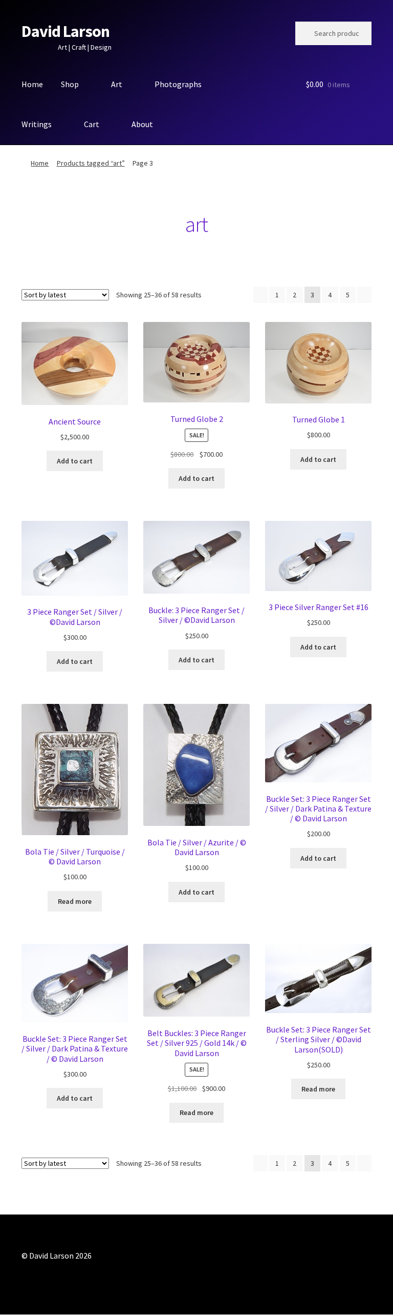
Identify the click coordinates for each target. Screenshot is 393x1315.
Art (116, 84)
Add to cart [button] (75, 461)
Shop (70, 84)
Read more (75, 901)
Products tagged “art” (91, 163)
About (142, 124)
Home (32, 84)
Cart (91, 124)
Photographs (178, 84)
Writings (36, 124)
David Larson (65, 31)
